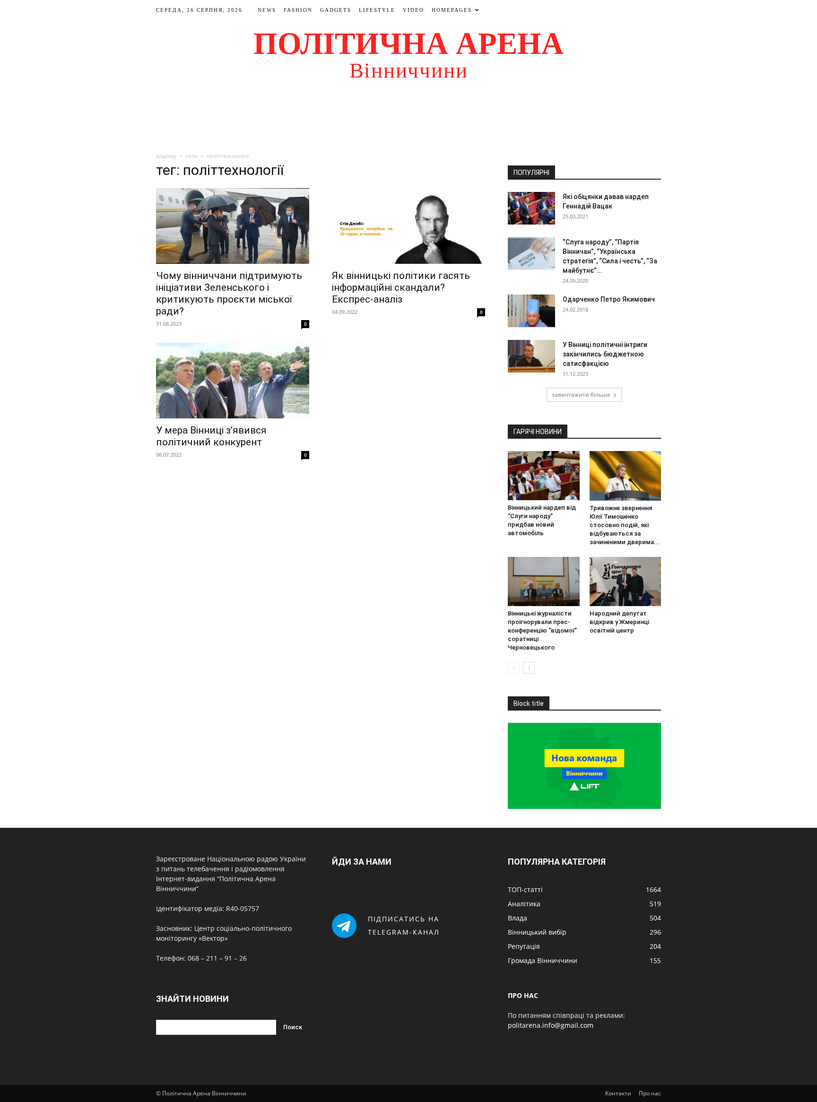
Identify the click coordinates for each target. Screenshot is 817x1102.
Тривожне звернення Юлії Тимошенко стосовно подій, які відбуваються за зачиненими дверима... (625, 525)
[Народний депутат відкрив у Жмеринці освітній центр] (625, 581)
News (267, 10)
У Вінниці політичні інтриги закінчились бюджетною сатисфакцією (605, 354)
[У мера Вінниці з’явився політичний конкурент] (232, 380)
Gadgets (335, 10)
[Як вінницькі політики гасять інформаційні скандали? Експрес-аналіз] (408, 226)
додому (166, 156)
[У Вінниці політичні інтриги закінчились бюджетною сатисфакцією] (531, 356)
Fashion (298, 10)
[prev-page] (514, 668)
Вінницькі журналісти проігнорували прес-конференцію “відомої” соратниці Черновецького (542, 630)
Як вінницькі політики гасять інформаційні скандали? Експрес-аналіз (401, 287)
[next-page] (529, 668)
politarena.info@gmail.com (550, 1025)
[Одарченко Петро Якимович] (531, 311)
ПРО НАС (523, 995)
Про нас (650, 1093)
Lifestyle (377, 10)
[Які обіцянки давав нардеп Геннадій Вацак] (531, 208)
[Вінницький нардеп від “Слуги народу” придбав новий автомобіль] (544, 475)
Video (413, 10)
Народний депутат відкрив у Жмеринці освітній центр (619, 622)
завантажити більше (581, 394)
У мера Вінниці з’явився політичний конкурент (211, 436)
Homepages (452, 10)
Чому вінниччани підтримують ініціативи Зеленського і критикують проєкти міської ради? (229, 293)
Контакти (618, 1093)
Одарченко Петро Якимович (609, 299)
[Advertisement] (408, 120)
